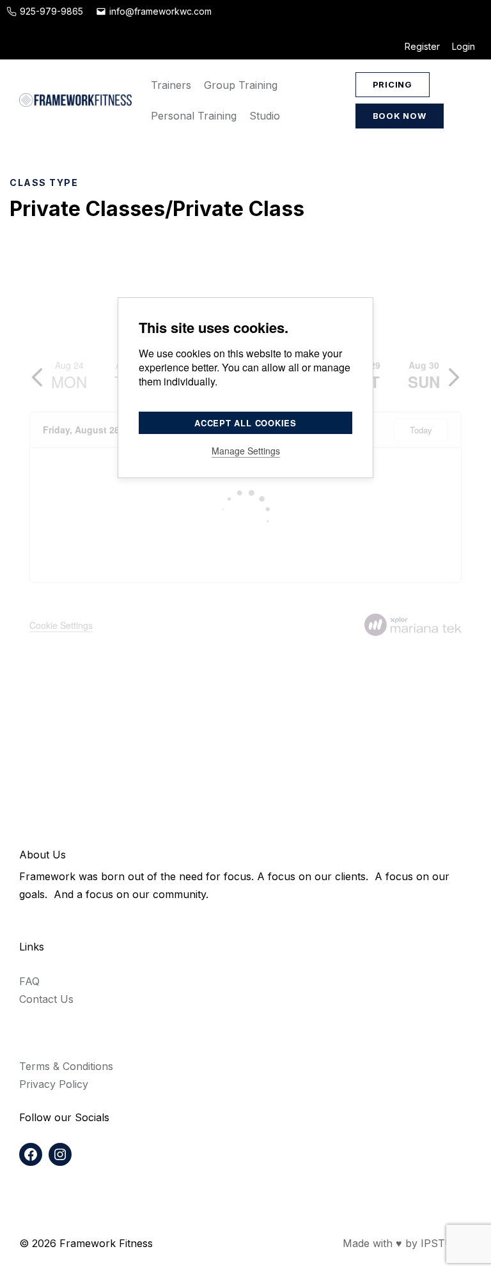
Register (422, 46)
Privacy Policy (53, 1084)
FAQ (29, 981)
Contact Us (46, 999)
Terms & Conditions (66, 1066)
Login (463, 46)
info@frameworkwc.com (160, 11)
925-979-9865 (51, 11)
